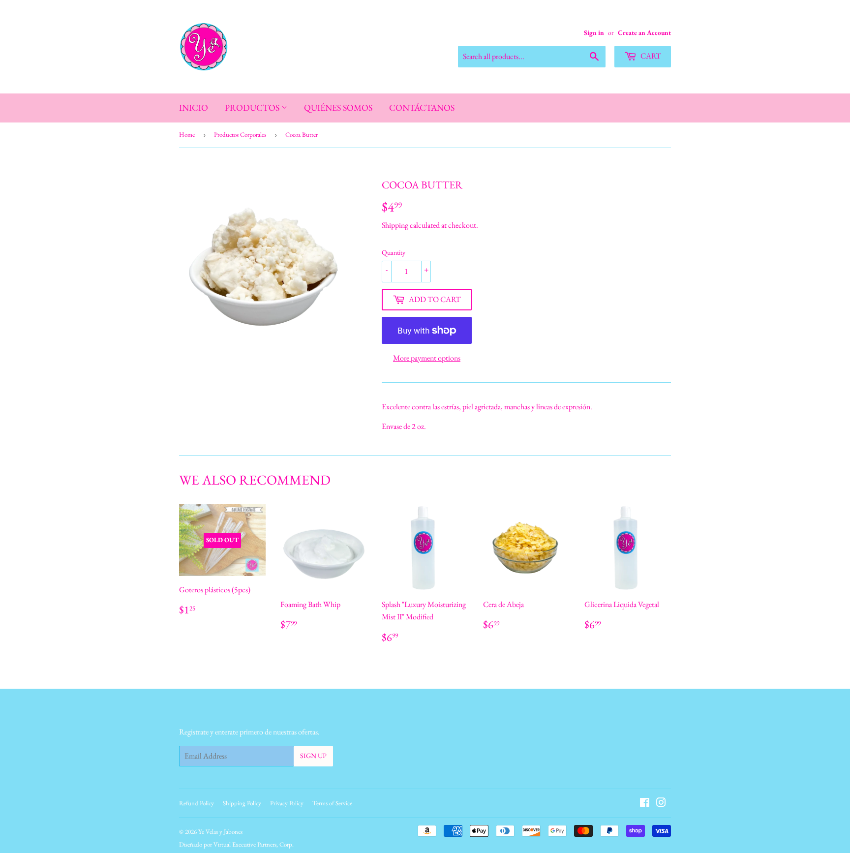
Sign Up (313, 755)
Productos (253, 107)
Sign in (594, 32)
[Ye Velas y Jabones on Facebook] (644, 803)
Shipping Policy (242, 803)
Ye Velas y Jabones (220, 831)
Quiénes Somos (338, 107)
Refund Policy (196, 803)
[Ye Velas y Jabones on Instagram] (661, 803)
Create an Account (644, 32)
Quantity (393, 252)
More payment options (426, 358)
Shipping (395, 225)
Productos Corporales (240, 134)
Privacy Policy (287, 803)
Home (187, 134)
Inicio (193, 107)
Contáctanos (422, 107)
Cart (650, 56)
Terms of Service (332, 803)
